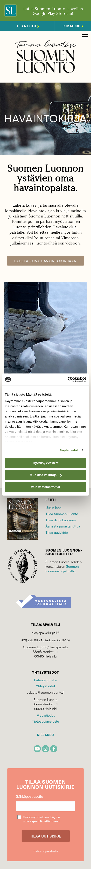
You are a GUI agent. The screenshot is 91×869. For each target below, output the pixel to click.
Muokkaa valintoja (43, 475)
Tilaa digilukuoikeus (61, 519)
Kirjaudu (45, 735)
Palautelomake (45, 679)
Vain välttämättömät (45, 487)
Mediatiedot (45, 715)
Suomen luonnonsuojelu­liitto (62, 568)
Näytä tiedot (69, 450)
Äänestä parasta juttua (63, 526)
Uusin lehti (54, 507)
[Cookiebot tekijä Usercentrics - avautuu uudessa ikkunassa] (67, 379)
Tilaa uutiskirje (57, 532)
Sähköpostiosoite (29, 797)
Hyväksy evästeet (45, 463)
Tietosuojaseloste (45, 721)
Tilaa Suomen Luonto (62, 513)
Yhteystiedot (45, 685)
